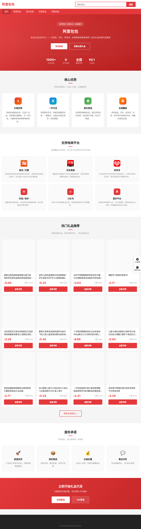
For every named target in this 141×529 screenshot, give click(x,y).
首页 (6, 11)
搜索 (131, 4)
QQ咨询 (80, 499)
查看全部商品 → (71, 413)
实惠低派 (42, 11)
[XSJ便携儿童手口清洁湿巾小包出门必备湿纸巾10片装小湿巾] (53, 368)
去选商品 (61, 499)
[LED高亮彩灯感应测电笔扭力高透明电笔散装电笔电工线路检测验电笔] (18, 312)
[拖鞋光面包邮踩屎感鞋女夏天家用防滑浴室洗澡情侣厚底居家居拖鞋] (18, 255)
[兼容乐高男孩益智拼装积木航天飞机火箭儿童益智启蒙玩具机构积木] (53, 312)
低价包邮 (30, 11)
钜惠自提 (55, 11)
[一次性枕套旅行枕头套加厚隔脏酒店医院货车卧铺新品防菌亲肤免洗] (88, 368)
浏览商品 (59, 46)
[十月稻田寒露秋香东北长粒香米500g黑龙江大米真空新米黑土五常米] (88, 312)
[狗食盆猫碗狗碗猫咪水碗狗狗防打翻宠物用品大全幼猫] (18, 368)
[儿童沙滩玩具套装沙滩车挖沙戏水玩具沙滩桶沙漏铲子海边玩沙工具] (122, 312)
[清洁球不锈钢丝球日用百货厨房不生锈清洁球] (122, 368)
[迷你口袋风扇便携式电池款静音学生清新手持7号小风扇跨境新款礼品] (53, 255)
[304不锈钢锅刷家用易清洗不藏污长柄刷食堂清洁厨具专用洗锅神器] (88, 255)
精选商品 (17, 11)
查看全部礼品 (80, 46)
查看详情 (18, 289)
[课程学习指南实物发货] (122, 255)
